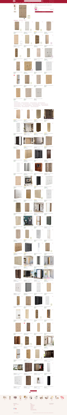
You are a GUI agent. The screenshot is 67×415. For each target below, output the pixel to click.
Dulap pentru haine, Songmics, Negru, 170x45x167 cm (29, 186)
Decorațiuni (10, 399)
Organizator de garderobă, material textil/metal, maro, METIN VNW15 (40, 173)
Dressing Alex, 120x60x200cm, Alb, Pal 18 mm (28, 133)
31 (32, 136)
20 (22, 216)
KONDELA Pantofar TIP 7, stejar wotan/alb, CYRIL (18, 85)
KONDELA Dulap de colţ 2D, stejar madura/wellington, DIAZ (19, 213)
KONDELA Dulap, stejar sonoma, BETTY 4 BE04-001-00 (49, 253)
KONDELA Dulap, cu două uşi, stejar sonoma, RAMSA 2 (39, 85)
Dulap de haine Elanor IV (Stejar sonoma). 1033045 (18, 266)
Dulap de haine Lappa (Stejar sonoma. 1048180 (38, 58)
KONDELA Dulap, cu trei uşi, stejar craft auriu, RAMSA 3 (49, 85)
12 (22, 48)
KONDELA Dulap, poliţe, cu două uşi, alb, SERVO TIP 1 (19, 133)
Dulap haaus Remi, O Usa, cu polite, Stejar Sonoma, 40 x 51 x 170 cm (50, 133)
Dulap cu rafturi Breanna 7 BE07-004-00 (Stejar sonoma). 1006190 (50, 333)
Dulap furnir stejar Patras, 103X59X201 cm (38, 346)
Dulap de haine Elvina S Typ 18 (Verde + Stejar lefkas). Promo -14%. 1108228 (51, 226)
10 (32, 88)
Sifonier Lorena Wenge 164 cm (16, 146)
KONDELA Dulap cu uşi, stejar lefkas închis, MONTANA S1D (19, 58)
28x (36, 119)
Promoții (62, 399)
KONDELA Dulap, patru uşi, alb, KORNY (47, 186)
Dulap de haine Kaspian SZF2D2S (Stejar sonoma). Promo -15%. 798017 (20, 45)
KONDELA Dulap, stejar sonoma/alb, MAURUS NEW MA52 (49, 213)
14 (22, 296)
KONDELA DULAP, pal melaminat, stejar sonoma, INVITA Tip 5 (50, 293)
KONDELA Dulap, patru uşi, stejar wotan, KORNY (18, 253)
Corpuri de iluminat (20, 399)
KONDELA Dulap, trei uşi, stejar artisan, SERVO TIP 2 (18, 333)
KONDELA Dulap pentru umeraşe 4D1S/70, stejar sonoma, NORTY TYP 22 (51, 45)
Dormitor (46, 399)
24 (22, 336)
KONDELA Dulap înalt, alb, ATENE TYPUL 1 (38, 253)
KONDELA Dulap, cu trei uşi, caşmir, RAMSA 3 (38, 98)
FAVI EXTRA (32, 408)
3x (26, 159)
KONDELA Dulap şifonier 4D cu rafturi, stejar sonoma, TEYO (29, 45)
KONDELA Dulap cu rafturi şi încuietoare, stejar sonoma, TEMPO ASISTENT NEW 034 (31, 306)
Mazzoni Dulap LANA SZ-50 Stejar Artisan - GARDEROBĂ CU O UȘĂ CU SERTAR (21, 306)
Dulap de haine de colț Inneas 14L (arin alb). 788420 (28, 173)
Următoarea (33, 392)
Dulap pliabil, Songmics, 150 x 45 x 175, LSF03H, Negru (39, 306)
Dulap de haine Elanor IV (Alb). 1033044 (17, 386)
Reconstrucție (25, 399)
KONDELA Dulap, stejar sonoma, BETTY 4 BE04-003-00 (29, 85)
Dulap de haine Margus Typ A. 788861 (27, 58)
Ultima (36, 392)
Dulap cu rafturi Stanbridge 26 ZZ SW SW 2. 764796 (49, 386)
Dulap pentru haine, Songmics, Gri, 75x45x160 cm (28, 226)
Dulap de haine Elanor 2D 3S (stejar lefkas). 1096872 (28, 386)
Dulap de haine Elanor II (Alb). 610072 (17, 293)
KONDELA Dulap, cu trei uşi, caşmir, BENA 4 (48, 58)
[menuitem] (14, 2)
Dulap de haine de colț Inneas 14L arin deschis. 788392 (19, 346)
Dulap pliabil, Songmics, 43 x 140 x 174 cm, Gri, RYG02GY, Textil (29, 253)
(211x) (38, 9)
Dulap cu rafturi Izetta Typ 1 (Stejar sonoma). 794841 (39, 333)
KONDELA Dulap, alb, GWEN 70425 (47, 306)
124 (22, 136)
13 (32, 296)
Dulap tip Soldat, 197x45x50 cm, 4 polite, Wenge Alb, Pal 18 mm (40, 213)
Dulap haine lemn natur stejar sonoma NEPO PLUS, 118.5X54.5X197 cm (20, 186)
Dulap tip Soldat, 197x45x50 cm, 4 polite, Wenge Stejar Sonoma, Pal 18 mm (51, 266)
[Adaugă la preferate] (52, 48)
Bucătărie (31, 399)
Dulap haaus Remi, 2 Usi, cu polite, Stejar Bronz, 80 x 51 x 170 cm (40, 133)
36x (26, 119)
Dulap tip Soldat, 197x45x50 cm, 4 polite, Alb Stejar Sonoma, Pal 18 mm (30, 266)
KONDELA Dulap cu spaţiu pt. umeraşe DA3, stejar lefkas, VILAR (30, 333)
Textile (15, 399)
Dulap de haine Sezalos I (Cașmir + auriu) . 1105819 (38, 146)
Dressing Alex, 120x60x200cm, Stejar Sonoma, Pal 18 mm (29, 146)
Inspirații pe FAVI (32, 406)
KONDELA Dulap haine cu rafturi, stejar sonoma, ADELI (49, 146)
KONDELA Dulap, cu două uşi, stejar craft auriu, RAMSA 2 (19, 98)
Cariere (14, 405)
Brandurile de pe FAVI (32, 405)
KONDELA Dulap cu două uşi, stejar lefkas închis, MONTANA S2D (40, 45)
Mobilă (4, 399)
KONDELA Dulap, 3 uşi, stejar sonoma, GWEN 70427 (18, 226)
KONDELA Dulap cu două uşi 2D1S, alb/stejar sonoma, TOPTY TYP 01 (40, 293)
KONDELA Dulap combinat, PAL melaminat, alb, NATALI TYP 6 (39, 266)
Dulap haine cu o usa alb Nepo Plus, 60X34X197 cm (18, 173)
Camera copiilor (51, 399)
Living (41, 399)
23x (16, 119)
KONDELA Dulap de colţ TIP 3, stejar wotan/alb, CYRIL (39, 226)
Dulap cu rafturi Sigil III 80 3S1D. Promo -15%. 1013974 (39, 386)
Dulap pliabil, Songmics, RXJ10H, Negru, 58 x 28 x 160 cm (39, 186)
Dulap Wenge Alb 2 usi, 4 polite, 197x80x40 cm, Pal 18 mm (49, 346)
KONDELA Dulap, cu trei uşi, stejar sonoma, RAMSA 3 (29, 98)
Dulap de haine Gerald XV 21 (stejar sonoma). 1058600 (49, 173)
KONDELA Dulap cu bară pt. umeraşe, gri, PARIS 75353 (29, 293)
